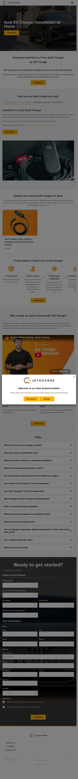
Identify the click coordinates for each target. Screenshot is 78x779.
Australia (46, 399)
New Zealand (31, 399)
